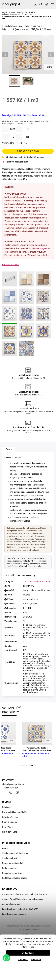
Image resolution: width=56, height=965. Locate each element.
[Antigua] (26, 296)
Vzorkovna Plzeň (9, 858)
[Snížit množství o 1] (5, 137)
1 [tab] (21, 765)
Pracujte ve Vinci (10, 832)
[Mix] (26, 348)
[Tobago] (9, 348)
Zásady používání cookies (14, 914)
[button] (6, 957)
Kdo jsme (6, 807)
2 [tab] (24, 765)
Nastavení (23, 959)
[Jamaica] (43, 331)
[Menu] (52, 4)
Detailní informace (10, 264)
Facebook (4, 792)
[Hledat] (41, 4)
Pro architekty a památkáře (14, 812)
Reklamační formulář (11, 904)
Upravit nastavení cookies (29, 929)
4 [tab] (29, 765)
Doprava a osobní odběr (13, 863)
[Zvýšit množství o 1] (19, 137)
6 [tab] (35, 765)
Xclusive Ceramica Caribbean (36, 581)
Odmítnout (36, 959)
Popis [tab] (9, 449)
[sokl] (9, 279)
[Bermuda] (26, 313)
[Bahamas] (9, 313)
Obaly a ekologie (9, 822)
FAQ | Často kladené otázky (14, 878)
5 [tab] (32, 765)
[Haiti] (26, 331)
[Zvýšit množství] (19, 129)
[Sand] (26, 279)
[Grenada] (9, 331)
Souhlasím (29, 953)
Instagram (11, 792)
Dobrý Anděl (7, 827)
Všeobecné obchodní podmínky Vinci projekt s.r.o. (24, 894)
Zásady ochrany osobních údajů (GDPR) (20, 909)
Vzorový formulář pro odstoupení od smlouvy (22, 899)
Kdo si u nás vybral (10, 817)
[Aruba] (43, 296)
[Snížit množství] (5, 129)
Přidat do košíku (28, 151)
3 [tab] (26, 765)
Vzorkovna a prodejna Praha (15, 853)
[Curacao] (43, 313)
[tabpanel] (37, 741)
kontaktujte (40, 248)
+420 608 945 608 (10, 788)
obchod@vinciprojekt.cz (13, 784)
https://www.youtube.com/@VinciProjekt (17, 792)
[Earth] (43, 279)
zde (32, 947)
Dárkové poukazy (10, 868)
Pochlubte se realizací (12, 873)
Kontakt (5, 848)
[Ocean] (9, 296)
